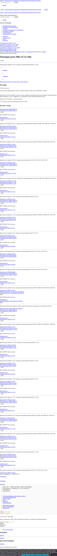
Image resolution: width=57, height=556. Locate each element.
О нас (4, 39)
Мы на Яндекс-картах (8, 505)
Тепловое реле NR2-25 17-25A (7, 392)
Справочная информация (9, 497)
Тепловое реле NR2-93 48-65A (7, 246)
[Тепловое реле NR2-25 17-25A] (28, 383)
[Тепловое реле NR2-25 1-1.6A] (28, 183)
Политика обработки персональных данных (14, 496)
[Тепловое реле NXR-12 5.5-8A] (28, 128)
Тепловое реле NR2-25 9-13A (7, 228)
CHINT (44, 51)
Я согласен (24, 555)
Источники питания (8, 31)
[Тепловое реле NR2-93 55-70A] (28, 146)
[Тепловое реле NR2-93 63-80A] (28, 256)
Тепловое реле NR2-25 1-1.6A (7, 191)
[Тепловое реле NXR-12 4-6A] (28, 401)
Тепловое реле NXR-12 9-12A (7, 282)
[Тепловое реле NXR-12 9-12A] (28, 274)
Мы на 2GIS (6, 508)
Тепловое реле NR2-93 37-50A (7, 465)
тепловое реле (29, 51)
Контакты (5, 40)
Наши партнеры (7, 502)
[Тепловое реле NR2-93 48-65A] (28, 237)
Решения (5, 36)
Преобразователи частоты (9, 26)
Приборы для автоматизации (10, 27)
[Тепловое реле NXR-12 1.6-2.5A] (28, 164)
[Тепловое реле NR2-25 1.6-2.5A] (28, 328)
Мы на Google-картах (8, 506)
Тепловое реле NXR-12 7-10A (7, 319)
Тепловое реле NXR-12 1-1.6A (7, 209)
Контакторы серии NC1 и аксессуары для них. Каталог (14, 81)
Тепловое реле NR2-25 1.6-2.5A (8, 337)
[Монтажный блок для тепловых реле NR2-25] (28, 292)
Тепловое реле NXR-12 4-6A (7, 410)
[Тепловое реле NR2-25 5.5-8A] (28, 365)
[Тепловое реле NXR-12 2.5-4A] (28, 420)
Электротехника (7, 32)
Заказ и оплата (6, 37)
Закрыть (2, 535)
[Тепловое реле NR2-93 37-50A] (28, 456)
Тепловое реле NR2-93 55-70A (7, 155)
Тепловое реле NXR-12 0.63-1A (8, 118)
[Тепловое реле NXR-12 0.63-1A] (28, 110)
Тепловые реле (18, 51)
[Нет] (49, 555)
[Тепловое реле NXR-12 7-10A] (28, 310)
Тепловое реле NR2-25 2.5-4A (7, 355)
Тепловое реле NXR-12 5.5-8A (7, 137)
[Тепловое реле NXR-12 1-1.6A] (28, 201)
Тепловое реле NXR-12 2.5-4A (7, 428)
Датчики (5, 28)
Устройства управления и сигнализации (13, 30)
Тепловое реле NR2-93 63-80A (7, 264)
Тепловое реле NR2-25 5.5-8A (7, 374)
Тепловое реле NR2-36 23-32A (7, 447)
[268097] (8, 49)
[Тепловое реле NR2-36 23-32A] (28, 438)
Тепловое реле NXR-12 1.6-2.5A (8, 173)
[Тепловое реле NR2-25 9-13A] (28, 219)
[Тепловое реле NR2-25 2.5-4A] (28, 347)
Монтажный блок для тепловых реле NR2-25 (11, 301)
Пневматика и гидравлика (9, 34)
